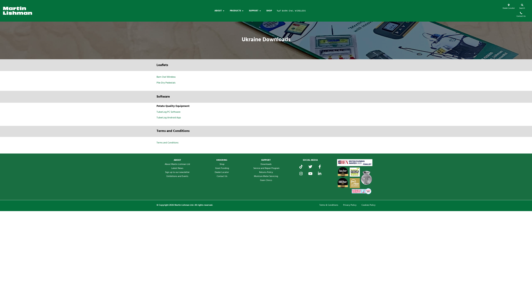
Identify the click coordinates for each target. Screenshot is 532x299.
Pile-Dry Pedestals (166, 83)
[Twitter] (310, 166)
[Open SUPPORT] (260, 10)
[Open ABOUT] (223, 10)
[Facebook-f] (320, 166)
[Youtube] (310, 173)
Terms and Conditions (167, 143)
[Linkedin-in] (320, 173)
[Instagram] (301, 173)
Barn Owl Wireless (166, 77)
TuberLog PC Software (168, 112)
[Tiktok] (301, 166)
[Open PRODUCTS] (243, 10)
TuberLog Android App (169, 118)
